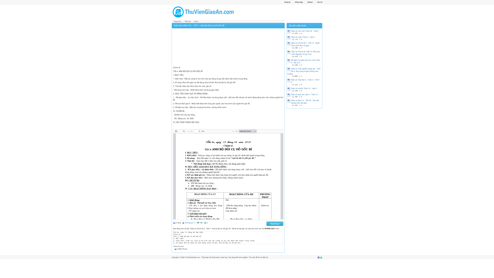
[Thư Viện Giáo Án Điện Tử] (209, 12)
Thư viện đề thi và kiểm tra (258, 257)
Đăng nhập (299, 2)
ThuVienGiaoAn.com (192, 257)
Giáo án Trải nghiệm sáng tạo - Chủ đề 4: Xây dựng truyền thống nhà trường (303, 71)
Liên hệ (319, 2)
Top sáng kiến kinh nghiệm (238, 257)
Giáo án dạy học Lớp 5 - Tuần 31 (304, 94)
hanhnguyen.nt (190, 222)
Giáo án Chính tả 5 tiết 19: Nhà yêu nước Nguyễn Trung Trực (305, 52)
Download (274, 223)
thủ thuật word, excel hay (218, 257)
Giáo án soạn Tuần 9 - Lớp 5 (303, 37)
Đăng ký (287, 2)
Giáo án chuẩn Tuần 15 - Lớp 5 (304, 88)
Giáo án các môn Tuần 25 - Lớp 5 (305, 31)
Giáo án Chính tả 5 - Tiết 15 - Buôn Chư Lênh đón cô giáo (305, 44)
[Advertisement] (228, 48)
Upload (309, 2)
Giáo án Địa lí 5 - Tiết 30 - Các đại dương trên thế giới (305, 101)
